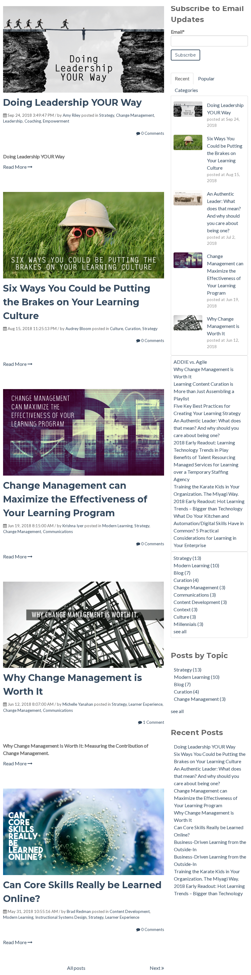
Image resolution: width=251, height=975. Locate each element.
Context (185, 609)
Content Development (130, 911)
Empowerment (56, 121)
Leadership (13, 121)
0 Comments (152, 133)
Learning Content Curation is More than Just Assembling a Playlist (204, 391)
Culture (116, 328)
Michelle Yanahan (77, 704)
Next (155, 968)
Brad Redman (79, 911)
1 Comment (153, 722)
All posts (76, 968)
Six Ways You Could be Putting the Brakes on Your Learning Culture (76, 302)
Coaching (32, 121)
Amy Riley (72, 115)
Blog (182, 573)
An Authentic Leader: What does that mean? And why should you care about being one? (207, 428)
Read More (15, 167)
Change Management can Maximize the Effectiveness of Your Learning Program (75, 499)
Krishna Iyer (73, 525)
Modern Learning (117, 525)
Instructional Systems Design (61, 917)
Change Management (135, 115)
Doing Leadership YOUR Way (72, 102)
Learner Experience (146, 704)
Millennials (188, 624)
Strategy (106, 115)
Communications (58, 531)
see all (180, 631)
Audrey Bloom (78, 328)
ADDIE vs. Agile (190, 362)
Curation (132, 328)
